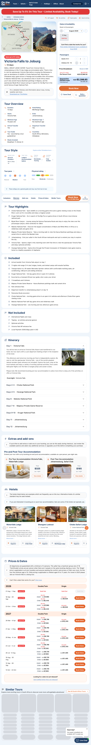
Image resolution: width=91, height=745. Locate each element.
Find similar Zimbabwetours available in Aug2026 (73, 48)
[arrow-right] (85, 30)
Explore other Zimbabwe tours (42, 150)
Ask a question (82, 95)
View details (37, 476)
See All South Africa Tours (77, 691)
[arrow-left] (61, 30)
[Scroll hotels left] (4, 528)
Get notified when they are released (46, 679)
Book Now (74, 88)
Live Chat (83, 740)
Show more (9, 538)
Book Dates (80, 598)
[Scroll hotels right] (87, 528)
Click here (38, 580)
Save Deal (67, 94)
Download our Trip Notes (18, 94)
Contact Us (77, 4)
